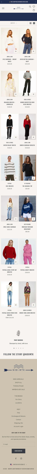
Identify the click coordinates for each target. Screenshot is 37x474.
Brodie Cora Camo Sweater (27, 313)
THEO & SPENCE (27, 99)
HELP (18, 409)
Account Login (18, 426)
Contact (18, 419)
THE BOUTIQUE (18, 386)
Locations (18, 403)
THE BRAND (18, 396)
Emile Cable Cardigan (9, 227)
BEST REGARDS (27, 224)
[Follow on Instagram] (21, 458)
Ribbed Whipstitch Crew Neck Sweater (27, 103)
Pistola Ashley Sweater (27, 270)
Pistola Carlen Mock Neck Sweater (9, 314)
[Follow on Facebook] (16, 458)
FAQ (18, 413)
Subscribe (18, 451)
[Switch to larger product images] (30, 23)
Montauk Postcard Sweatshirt (27, 228)
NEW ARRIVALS (18, 379)
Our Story (18, 399)
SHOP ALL (18, 382)
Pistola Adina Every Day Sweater (9, 271)
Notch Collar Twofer (9, 145)
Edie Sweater (9, 186)
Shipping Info (18, 423)
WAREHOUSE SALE (18, 389)
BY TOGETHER (27, 183)
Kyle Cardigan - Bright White (10, 60)
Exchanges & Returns (18, 416)
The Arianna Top (27, 186)
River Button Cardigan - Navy (27, 60)
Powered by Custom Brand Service (24, 469)
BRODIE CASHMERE (27, 310)
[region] (18, 337)
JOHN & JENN (10, 56)
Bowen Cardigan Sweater (27, 145)
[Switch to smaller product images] (34, 23)
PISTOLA (10, 183)
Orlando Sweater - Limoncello (9, 103)
